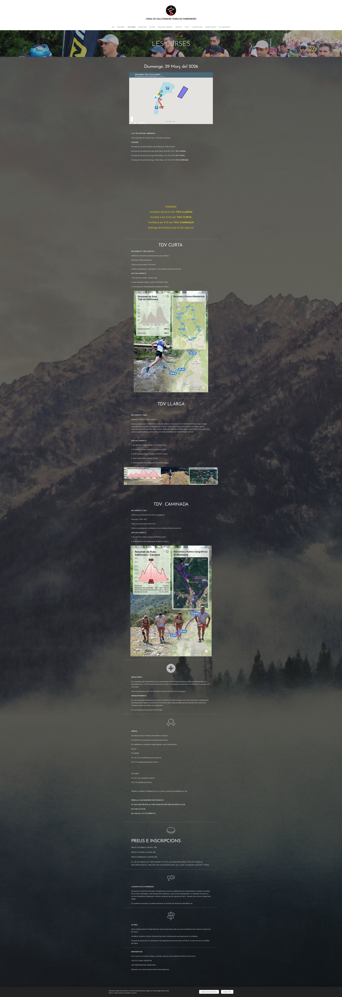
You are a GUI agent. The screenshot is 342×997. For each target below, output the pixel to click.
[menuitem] (114, 27)
